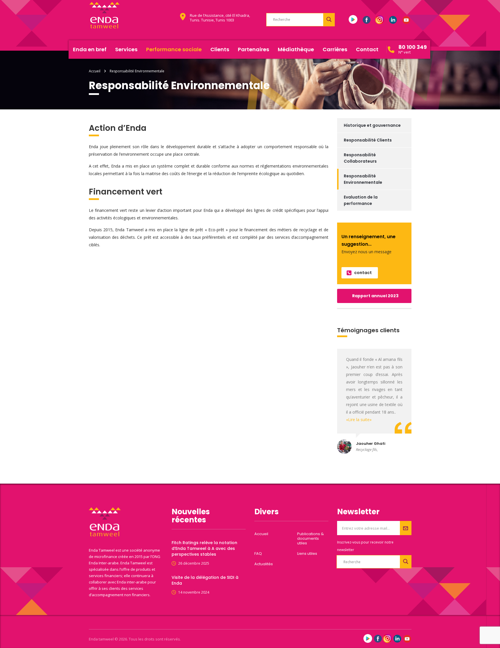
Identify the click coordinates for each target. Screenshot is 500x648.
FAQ (258, 553)
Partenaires (253, 49)
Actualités (263, 564)
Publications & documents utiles (310, 539)
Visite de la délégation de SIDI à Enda (205, 580)
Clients (219, 49)
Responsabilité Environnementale (363, 179)
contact (363, 273)
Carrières (335, 49)
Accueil (94, 71)
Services (126, 49)
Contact (367, 49)
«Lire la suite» (359, 419)
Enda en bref (89, 49)
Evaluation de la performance (361, 200)
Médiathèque (296, 49)
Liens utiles (307, 553)
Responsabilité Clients (368, 140)
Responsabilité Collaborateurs (360, 158)
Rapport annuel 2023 (375, 296)
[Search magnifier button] (329, 19)
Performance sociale (174, 49)
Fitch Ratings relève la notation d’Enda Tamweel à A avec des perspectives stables (204, 548)
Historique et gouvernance (372, 125)
